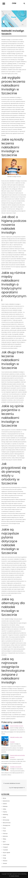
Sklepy (4, 839)
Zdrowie (5, 863)
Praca (4, 828)
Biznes (4, 798)
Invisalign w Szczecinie (15, 766)
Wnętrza (5, 860)
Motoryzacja (6, 820)
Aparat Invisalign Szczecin (16, 726)
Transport (5, 847)
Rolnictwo (5, 836)
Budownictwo (6, 801)
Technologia (6, 844)
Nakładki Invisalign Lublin (16, 737)
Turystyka (5, 850)
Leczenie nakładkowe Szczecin (12, 783)
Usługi (4, 858)
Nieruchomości (6, 822)
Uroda (4, 855)
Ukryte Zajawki (6, 852)
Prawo (4, 831)
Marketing (5, 814)
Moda (4, 817)
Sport (4, 841)
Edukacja (5, 806)
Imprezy (5, 812)
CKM (14, 3)
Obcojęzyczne (6, 825)
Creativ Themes (15, 876)
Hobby (4, 809)
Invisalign (12, 742)
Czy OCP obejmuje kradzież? (16, 787)
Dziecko (5, 803)
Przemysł (5, 833)
